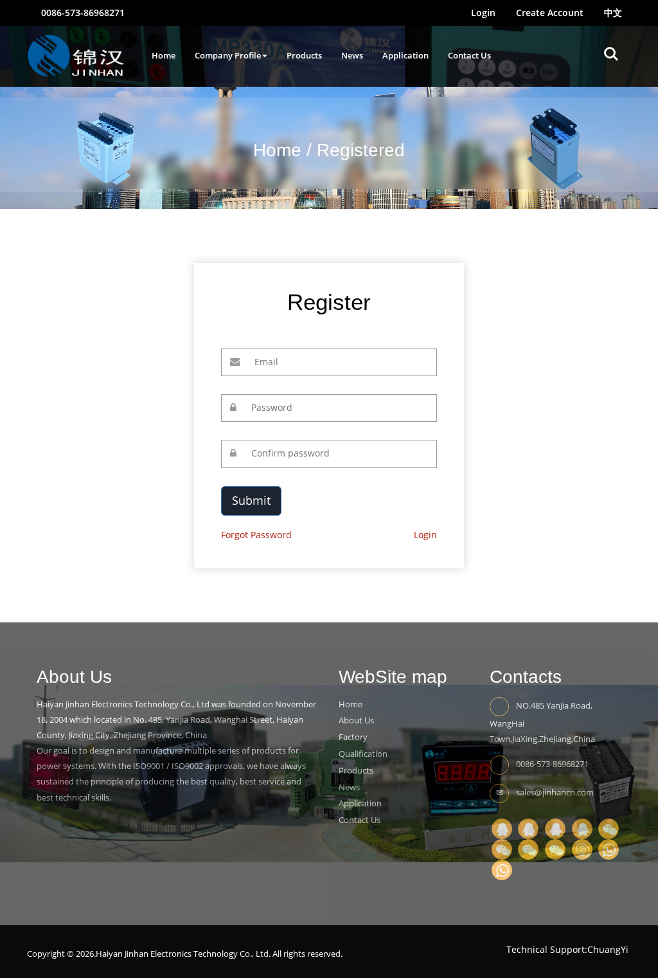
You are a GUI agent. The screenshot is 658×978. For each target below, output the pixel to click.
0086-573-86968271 (82, 12)
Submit (251, 500)
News (352, 55)
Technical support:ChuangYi (567, 949)
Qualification (363, 753)
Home (163, 55)
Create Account (549, 12)
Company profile (228, 55)
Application (405, 55)
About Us (356, 720)
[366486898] (502, 828)
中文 (613, 12)
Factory (353, 737)
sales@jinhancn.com (555, 791)
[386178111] (582, 828)
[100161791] (555, 828)
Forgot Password (256, 535)
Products (304, 55)
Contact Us (469, 55)
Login (483, 12)
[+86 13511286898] (608, 848)
